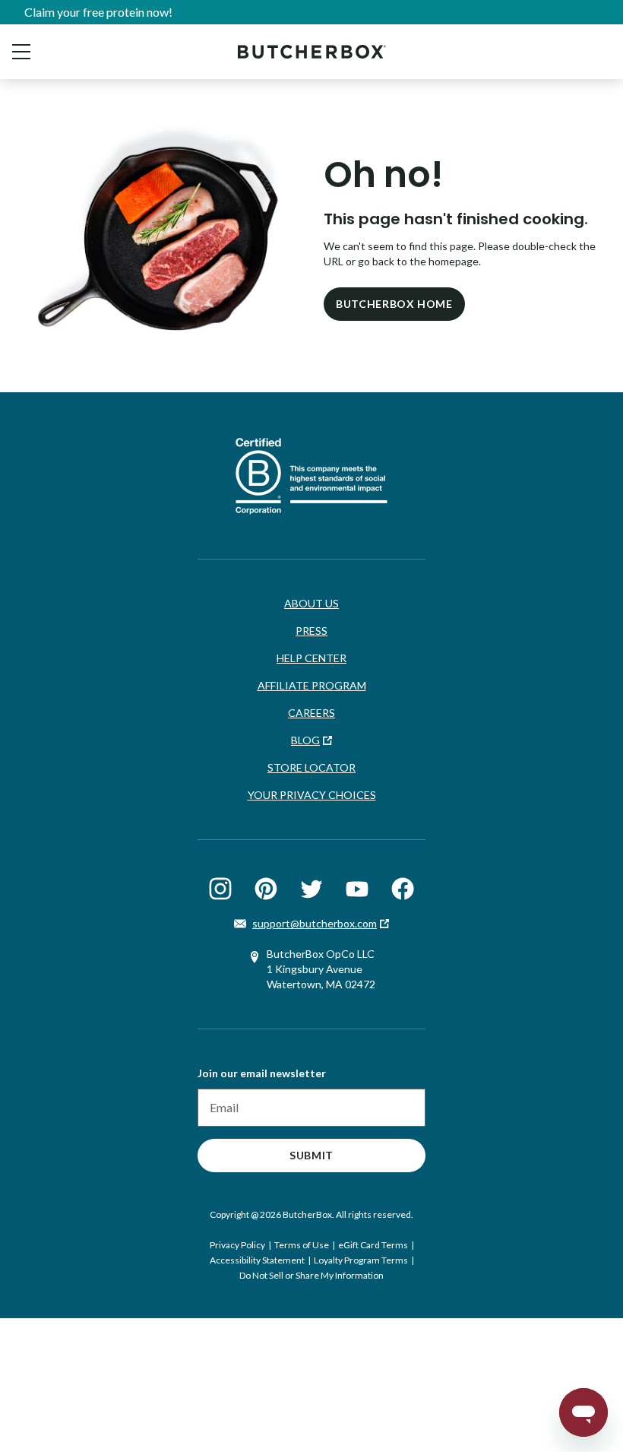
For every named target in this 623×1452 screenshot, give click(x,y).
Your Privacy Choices (312, 794)
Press (311, 630)
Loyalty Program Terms (361, 1260)
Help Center (311, 657)
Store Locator (311, 767)
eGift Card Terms (373, 1245)
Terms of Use (301, 1245)
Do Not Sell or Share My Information (311, 1275)
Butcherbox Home (394, 303)
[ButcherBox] (312, 51)
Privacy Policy (237, 1245)
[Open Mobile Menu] (21, 52)
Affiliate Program (312, 685)
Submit (311, 1155)
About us (311, 603)
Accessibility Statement (257, 1260)
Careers (311, 712)
